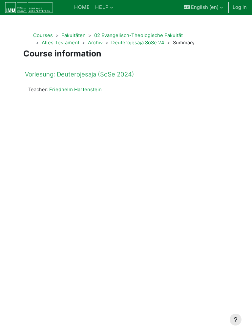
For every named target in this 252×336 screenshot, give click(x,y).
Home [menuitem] (82, 7)
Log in (240, 7)
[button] (203, 7)
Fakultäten (73, 35)
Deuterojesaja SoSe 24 (137, 43)
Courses (43, 35)
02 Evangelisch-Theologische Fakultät (138, 35)
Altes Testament (60, 43)
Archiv (95, 43)
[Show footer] (236, 320)
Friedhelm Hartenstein (75, 90)
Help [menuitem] (102, 7)
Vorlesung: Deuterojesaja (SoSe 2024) (79, 74)
